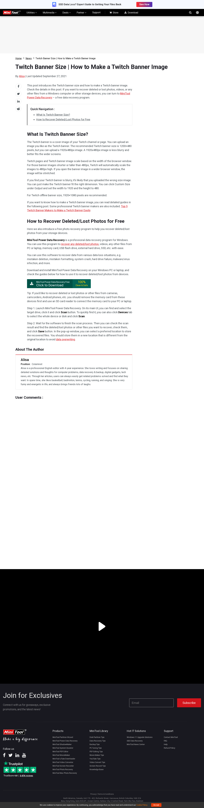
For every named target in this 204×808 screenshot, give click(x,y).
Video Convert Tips (97, 762)
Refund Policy (169, 748)
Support (96, 12)
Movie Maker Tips (97, 755)
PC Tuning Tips (96, 748)
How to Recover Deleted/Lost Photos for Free (63, 119)
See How (144, 4)
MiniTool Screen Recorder (63, 766)
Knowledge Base (96, 769)
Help (165, 744)
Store (115, 12)
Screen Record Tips (98, 766)
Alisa (22, 76)
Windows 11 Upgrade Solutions (139, 737)
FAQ (165, 741)
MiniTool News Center (136, 744)
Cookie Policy (141, 805)
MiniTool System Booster (63, 748)
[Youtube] (24, 756)
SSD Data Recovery (135, 741)
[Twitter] (10, 756)
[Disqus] (73, 437)
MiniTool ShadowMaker (62, 744)
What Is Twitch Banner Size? (53, 114)
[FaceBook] (4, 756)
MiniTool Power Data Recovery (65, 741)
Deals (65, 12)
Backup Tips (95, 744)
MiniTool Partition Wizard (63, 737)
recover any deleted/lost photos (80, 244)
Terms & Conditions (106, 794)
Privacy (93, 794)
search (190, 12)
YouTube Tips (95, 759)
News (29, 58)
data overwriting (65, 339)
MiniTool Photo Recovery (63, 769)
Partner (81, 12)
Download (132, 12)
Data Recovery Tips (98, 741)
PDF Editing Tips (96, 752)
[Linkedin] (17, 756)
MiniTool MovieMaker (61, 755)
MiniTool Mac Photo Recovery (65, 773)
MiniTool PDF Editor (60, 752)
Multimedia (49, 12)
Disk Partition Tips (97, 737)
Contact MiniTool (171, 737)
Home (18, 58)
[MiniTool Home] (12, 12)
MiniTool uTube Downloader (64, 759)
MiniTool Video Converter (63, 762)
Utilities (31, 12)
